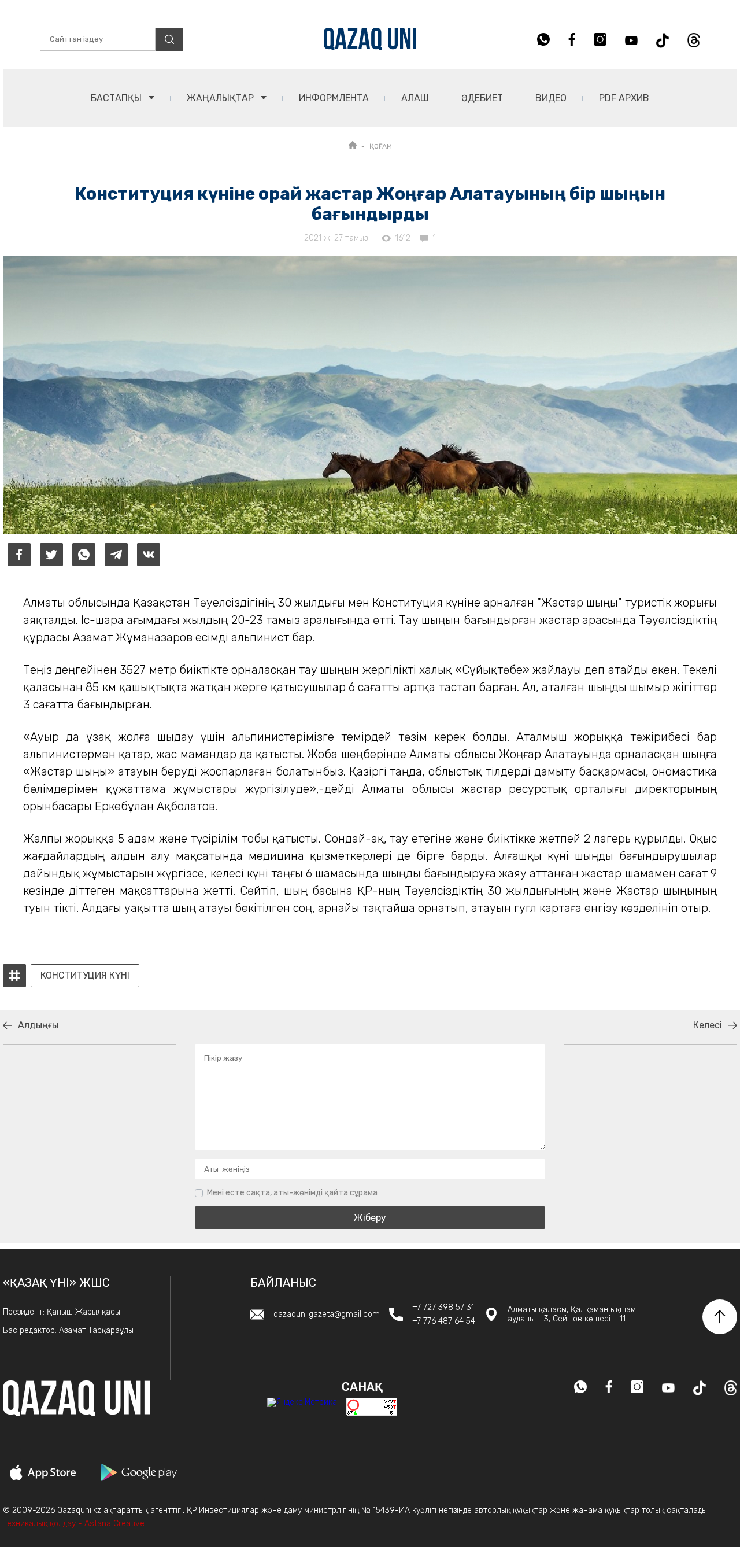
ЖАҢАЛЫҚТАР (221, 98)
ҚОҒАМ (380, 146)
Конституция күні (85, 975)
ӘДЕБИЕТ (482, 98)
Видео (551, 98)
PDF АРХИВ (624, 98)
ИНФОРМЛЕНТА (334, 98)
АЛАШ (415, 98)
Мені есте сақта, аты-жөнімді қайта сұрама (292, 1192)
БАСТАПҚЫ (117, 98)
